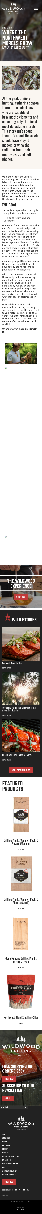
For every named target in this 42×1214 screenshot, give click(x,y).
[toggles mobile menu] (36, 8)
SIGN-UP (8, 1098)
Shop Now (9, 1181)
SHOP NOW (21, 596)
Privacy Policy (5, 1195)
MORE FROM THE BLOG (21, 770)
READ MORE (6, 668)
